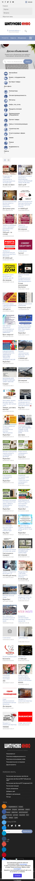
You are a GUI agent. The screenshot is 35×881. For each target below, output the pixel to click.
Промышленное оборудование (14, 114)
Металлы (12, 100)
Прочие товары (14, 119)
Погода (8, 796)
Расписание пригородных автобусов (17, 776)
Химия (11, 137)
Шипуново (21, 809)
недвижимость (13, 806)
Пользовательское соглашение (15, 762)
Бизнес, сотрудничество (17, 77)
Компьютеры (13, 91)
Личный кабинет (14, 30)
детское (15, 815)
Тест (27, 815)
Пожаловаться (10, 753)
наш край (22, 815)
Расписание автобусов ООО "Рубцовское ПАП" (18, 779)
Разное (11, 142)
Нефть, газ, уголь (14, 104)
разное (21, 806)
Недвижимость (14, 146)
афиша (11, 817)
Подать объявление (12, 788)
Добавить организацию (13, 794)
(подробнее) (23, 864)
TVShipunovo (6, 812)
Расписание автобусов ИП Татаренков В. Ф (19, 783)
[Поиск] (26, 31)
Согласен (17, 875)
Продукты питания (15, 109)
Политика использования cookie (15, 759)
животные (15, 812)
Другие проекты (11, 764)
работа (27, 809)
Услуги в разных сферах (17, 133)
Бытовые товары (14, 81)
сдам (16, 817)
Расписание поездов (12, 786)
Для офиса (7, 86)
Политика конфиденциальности (15, 756)
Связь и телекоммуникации (18, 124)
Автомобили (13, 72)
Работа (6, 151)
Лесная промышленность (17, 95)
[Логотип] (17, 23)
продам (14, 809)
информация (7, 809)
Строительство (14, 128)
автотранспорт (23, 812)
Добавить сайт (10, 791)
